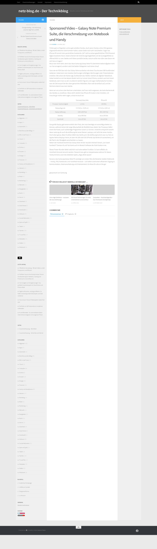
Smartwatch (22, 210)
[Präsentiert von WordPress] (26, 530)
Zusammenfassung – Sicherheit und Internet (30, 109)
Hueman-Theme (41, 530)
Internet (21, 168)
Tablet (21, 226)
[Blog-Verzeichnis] (21, 513)
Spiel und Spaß (23, 222)
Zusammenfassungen (29, 2)
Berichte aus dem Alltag (25, 131)
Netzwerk (21, 185)
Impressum (48, 2)
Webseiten (22, 239)
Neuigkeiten (22, 189)
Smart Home (22, 205)
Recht (20, 193)
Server (21, 197)
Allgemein (22, 118)
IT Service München (124, 32)
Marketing (22, 172)
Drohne (21, 147)
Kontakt (40, 2)
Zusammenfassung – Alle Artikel (26, 106)
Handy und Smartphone (25, 164)
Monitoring (22, 180)
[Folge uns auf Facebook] (43, 20)
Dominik (54, 44)
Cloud (21, 139)
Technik (52, 20)
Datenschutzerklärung (60, 2)
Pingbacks (71, 214)
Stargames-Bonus (24, 491)
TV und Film (22, 235)
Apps (20, 122)
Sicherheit (22, 201)
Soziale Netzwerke (24, 218)
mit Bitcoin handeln (24, 487)
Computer (22, 143)
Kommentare (57, 214)
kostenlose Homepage (25, 483)
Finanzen (21, 160)
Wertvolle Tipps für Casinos (23, 505)
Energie (21, 156)
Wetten (21, 243)
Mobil (20, 176)
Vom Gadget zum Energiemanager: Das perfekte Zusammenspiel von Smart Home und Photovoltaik (30, 67)
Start (18, 2)
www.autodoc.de (124, 34)
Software (21, 214)
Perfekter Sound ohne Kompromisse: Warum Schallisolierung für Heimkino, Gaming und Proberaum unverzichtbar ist (31, 59)
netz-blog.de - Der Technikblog (43, 11)
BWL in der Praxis (24, 135)
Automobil (22, 126)
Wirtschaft (22, 247)
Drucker (21, 151)
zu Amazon (22, 495)
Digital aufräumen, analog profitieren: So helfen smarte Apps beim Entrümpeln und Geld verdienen (30, 76)
